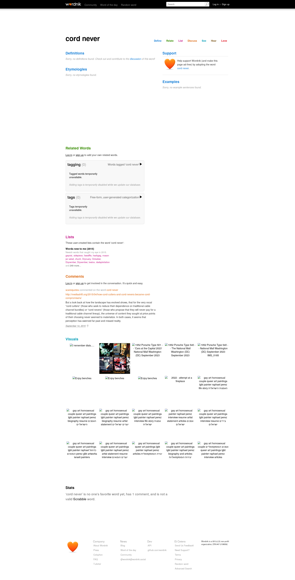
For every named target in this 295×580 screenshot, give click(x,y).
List (180, 40)
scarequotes (72, 290)
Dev (149, 541)
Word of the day (109, 4)
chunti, (78, 258)
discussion (135, 58)
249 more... (75, 265)
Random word (128, 4)
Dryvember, (83, 262)
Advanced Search (183, 568)
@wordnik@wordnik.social (133, 559)
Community (91, 4)
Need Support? (182, 550)
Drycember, (71, 262)
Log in (69, 155)
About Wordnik (100, 545)
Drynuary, (87, 258)
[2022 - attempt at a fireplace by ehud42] (180, 379)
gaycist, (70, 255)
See (204, 40)
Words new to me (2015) (80, 248)
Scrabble (79, 498)
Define (157, 40)
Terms (178, 554)
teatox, (92, 262)
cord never (183, 68)
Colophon (98, 554)
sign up (80, 155)
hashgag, (97, 255)
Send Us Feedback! (184, 545)
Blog (123, 545)
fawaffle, (88, 255)
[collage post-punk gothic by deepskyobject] (119, 363)
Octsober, (96, 258)
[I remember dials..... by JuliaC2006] (82, 345)
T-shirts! (97, 563)
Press (96, 550)
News (123, 541)
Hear (213, 40)
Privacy (178, 559)
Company (99, 541)
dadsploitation (103, 262)
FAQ (95, 559)
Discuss (192, 40)
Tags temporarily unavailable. (78, 208)
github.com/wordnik (157, 550)
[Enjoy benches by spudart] (82, 377)
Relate (170, 40)
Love (224, 40)
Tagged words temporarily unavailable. (83, 175)
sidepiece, (79, 255)
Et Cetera (180, 541)
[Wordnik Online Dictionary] (73, 4)
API (149, 545)
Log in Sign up (221, 4)
